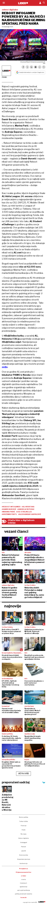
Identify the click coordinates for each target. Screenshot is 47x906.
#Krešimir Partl (9, 514)
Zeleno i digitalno (23, 838)
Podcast (23, 846)
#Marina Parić (8, 512)
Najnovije (12, 606)
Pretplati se (23, 868)
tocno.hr (23, 897)
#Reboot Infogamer (11, 507)
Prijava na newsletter (23, 872)
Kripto (23, 830)
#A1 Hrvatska (28, 507)
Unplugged (23, 842)
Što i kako (23, 834)
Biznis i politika (23, 817)
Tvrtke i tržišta (23, 821)
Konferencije (23, 863)
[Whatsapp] (39, 67)
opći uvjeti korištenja (23, 890)
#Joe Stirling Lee (24, 512)
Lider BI (23, 851)
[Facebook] (23, 67)
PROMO (4, 77)
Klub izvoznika (23, 855)
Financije (23, 825)
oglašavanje (23, 886)
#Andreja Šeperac (25, 509)
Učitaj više (23, 773)
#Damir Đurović (9, 509)
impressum (23, 883)
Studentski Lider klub (23, 859)
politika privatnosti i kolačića (23, 894)
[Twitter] (27, 67)
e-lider (23, 876)
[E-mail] (35, 67)
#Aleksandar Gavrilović (29, 514)
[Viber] (43, 67)
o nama (23, 879)
